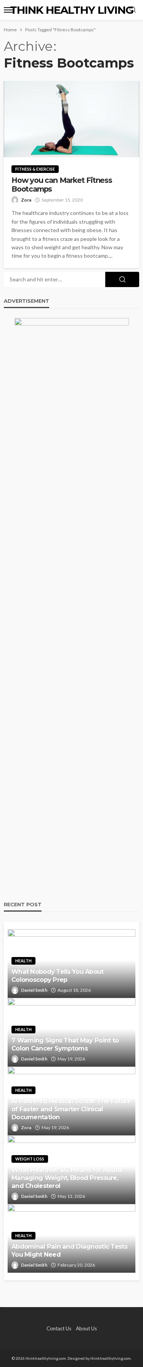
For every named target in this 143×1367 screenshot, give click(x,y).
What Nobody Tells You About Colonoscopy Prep (57, 975)
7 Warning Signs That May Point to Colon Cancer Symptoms (65, 1044)
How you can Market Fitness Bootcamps (61, 185)
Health (23, 960)
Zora (26, 200)
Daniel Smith (34, 990)
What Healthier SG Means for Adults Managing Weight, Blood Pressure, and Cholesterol (67, 1177)
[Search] (132, 10)
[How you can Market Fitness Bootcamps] (71, 119)
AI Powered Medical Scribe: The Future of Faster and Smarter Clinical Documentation (71, 1109)
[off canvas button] (8, 10)
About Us (86, 1328)
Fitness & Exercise (35, 168)
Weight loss (29, 1158)
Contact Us (59, 1328)
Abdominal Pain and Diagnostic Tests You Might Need (69, 1250)
